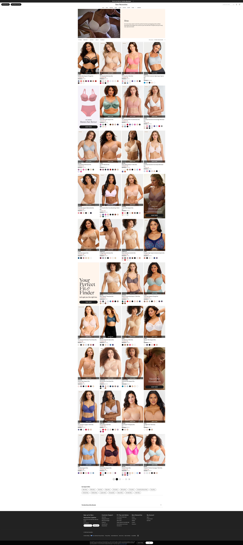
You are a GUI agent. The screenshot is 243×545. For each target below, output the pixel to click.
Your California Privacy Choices (98, 535)
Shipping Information (105, 518)
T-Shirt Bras (137, 492)
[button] (239, 4)
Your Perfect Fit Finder (16, 4)
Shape (128, 7)
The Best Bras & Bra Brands (89, 505)
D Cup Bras (115, 489)
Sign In (148, 517)
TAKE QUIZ (88, 302)
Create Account (149, 518)
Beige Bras (107, 489)
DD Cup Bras (123, 489)
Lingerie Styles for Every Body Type (123, 522)
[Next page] (129, 479)
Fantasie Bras (85, 492)
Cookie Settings (140, 542)
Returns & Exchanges (105, 520)
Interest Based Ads (114, 535)
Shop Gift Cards (104, 524)
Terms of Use (121, 535)
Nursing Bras (111, 492)
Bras (107, 7)
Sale (103, 7)
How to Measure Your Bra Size (122, 524)
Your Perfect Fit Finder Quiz (122, 517)
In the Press (134, 518)
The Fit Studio (119, 518)
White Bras (92, 489)
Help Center (104, 517)
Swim (116, 7)
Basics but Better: (121, 1)
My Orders (149, 520)
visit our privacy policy (123, 543)
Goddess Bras (94, 492)
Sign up (96, 525)
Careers (133, 517)
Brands (139, 7)
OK (149, 542)
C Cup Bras (131, 489)
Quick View (88, 73)
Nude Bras (100, 489)
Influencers (134, 524)
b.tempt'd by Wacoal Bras (142, 489)
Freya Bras (153, 489)
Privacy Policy (107, 535)
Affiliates (133, 520)
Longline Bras (103, 492)
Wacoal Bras (120, 492)
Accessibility (133, 535)
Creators (133, 522)
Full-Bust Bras (129, 492)
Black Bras (85, 489)
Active (124, 7)
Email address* (86, 522)
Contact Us (104, 522)
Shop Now (88, 127)
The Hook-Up (119, 525)
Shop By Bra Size (5, 4)
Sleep (120, 7)
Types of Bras (119, 520)
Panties (111, 7)
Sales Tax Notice (127, 535)
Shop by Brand (104, 525)
